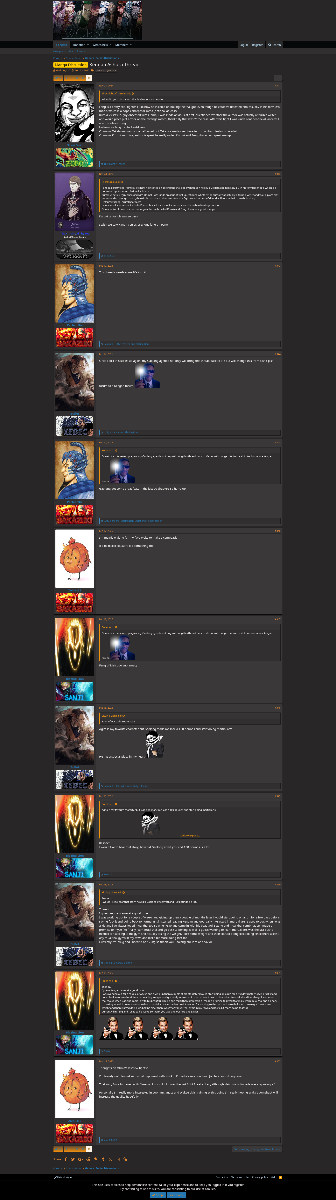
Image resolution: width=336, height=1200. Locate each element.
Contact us (222, 1177)
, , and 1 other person (133, 520)
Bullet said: (108, 450)
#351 (278, 973)
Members (121, 45)
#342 (278, 174)
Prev (58, 78)
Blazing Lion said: (112, 715)
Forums (61, 45)
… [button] (71, 78)
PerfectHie (75, 325)
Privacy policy (260, 1177)
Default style (64, 1177)
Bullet (74, 413)
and (121, 432)
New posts (59, 51)
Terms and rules (240, 1177)
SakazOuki (74, 145)
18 (89, 78)
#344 (278, 354)
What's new (100, 45)
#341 (278, 85)
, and (126, 344)
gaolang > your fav (106, 70)
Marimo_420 (63, 70)
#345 (278, 442)
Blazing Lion (75, 679)
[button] (88, 44)
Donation (79, 45)
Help (273, 1177)
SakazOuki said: (111, 182)
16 (77, 78)
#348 (278, 707)
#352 (278, 1061)
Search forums (77, 51)
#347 (278, 619)
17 (83, 78)
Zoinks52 (74, 590)
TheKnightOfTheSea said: (116, 93)
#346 (278, 531)
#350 (278, 884)
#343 (278, 265)
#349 (278, 796)
